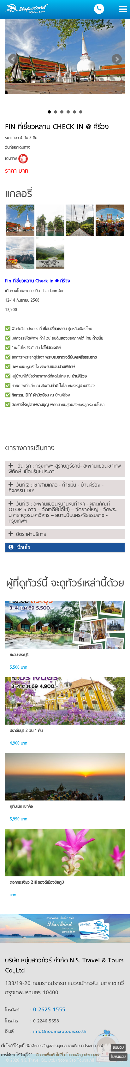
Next (117, 59)
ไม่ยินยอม (118, 1057)
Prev (13, 59)
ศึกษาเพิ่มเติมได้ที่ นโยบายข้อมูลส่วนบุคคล (68, 1055)
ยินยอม (118, 1048)
